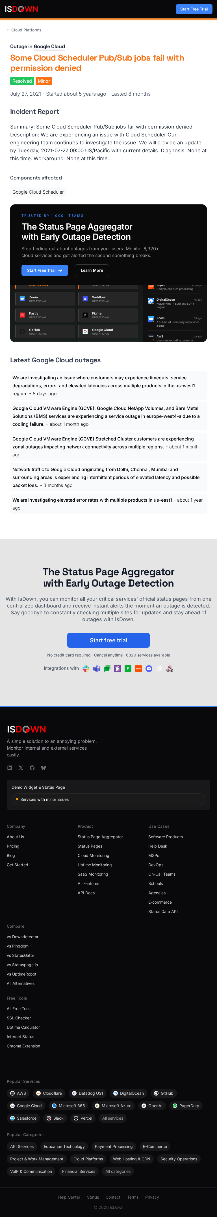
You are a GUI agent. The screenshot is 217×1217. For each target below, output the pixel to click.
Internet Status (20, 1036)
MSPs (153, 855)
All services (112, 1118)
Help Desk (157, 846)
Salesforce (26, 1118)
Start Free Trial (194, 9)
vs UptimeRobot (21, 974)
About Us (15, 836)
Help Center (69, 1197)
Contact (113, 1197)
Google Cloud (49, 46)
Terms (132, 1197)
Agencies (157, 892)
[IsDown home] (21, 9)
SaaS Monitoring (93, 874)
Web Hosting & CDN (131, 1158)
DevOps (155, 864)
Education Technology (64, 1146)
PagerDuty (189, 1105)
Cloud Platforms (26, 29)
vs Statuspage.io (22, 964)
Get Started (17, 864)
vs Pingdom (18, 946)
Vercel (86, 1118)
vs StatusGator (20, 955)
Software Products (165, 836)
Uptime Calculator (23, 1027)
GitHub (167, 1093)
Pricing (13, 846)
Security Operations (178, 1158)
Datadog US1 (91, 1093)
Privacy (152, 1197)
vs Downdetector (22, 936)
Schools (155, 883)
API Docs (86, 892)
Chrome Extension (23, 1045)
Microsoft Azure (116, 1105)
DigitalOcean (132, 1093)
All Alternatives (20, 983)
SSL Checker (19, 1017)
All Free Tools (19, 1008)
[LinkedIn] (9, 768)
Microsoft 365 (72, 1105)
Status (93, 1197)
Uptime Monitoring (95, 864)
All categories (118, 1171)
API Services (22, 1146)
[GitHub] (32, 768)
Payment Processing (114, 1146)
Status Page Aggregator (100, 836)
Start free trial (108, 640)
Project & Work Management (36, 1158)
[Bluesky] (43, 768)
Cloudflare (52, 1093)
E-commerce (160, 902)
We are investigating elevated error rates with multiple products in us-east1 (92, 500)
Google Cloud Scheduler (38, 192)
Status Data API (163, 911)
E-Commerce (155, 1146)
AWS (21, 1093)
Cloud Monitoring (93, 855)
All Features (88, 883)
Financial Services (78, 1171)
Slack (58, 1118)
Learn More (92, 270)
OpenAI (155, 1105)
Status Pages (90, 846)
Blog (11, 855)
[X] (21, 768)
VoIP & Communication (31, 1171)
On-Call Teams (161, 874)
